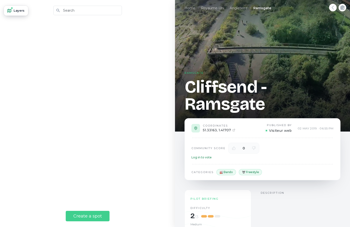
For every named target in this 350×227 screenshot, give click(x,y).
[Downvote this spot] (254, 148)
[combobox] (87, 10)
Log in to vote (201, 157)
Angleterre (239, 8)
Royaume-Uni (212, 8)
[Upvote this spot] (234, 148)
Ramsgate (262, 8)
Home (190, 8)
